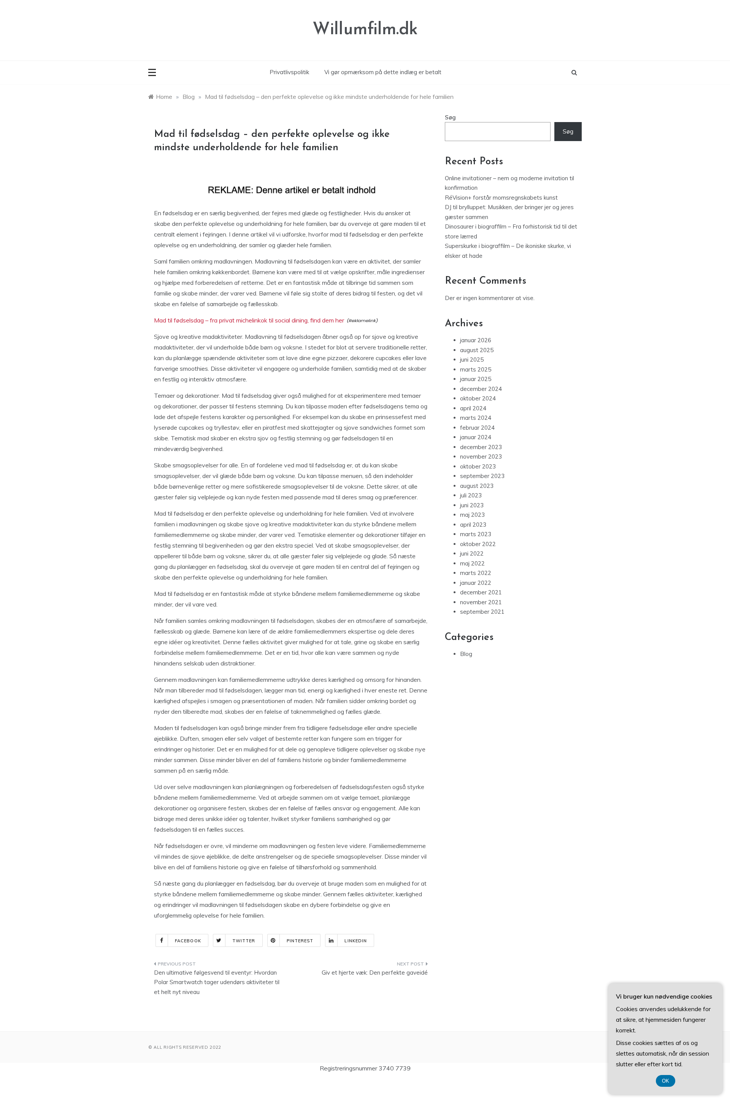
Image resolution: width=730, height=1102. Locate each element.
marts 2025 (475, 369)
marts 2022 (475, 572)
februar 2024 (477, 427)
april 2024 (473, 408)
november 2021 (481, 602)
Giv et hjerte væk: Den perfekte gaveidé (375, 972)
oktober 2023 (478, 466)
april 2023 (473, 524)
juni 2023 (472, 505)
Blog (466, 653)
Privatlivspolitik (289, 72)
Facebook (188, 940)
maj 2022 (472, 563)
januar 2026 (475, 340)
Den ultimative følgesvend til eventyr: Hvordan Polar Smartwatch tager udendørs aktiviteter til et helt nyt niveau (216, 982)
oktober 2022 (478, 544)
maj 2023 (472, 514)
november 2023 (481, 456)
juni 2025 (472, 359)
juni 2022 (472, 553)
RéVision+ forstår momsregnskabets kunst (501, 197)
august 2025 (477, 350)
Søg (450, 117)
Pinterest (300, 940)
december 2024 (481, 388)
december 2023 (481, 447)
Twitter (244, 940)
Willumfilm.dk (365, 29)
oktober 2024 (478, 398)
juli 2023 (471, 495)
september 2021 (482, 611)
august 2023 (477, 485)
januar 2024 (475, 437)
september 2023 (482, 476)
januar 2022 (475, 582)
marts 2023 (475, 534)
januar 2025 (475, 379)
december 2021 (481, 592)
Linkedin (355, 940)
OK (665, 1081)
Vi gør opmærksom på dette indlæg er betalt (382, 72)
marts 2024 (475, 417)
